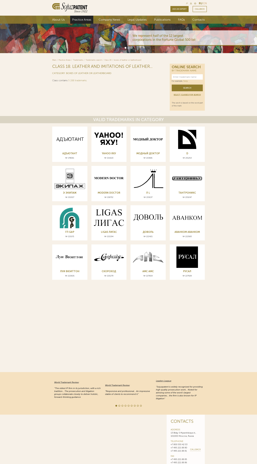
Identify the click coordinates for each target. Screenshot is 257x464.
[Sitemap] (191, 3)
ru (201, 3)
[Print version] (195, 3)
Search (187, 88)
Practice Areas (81, 19)
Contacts (198, 19)
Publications (162, 19)
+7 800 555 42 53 (179, 444)
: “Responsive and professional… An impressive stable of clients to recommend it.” (127, 389)
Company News (109, 19)
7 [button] (134, 405)
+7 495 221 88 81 (179, 451)
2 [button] (128, 47)
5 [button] (128, 405)
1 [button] (125, 47)
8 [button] (137, 405)
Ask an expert (179, 9)
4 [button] (125, 405)
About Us (58, 19)
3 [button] (131, 47)
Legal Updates (137, 19)
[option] (128, 34)
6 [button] (131, 405)
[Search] (187, 3)
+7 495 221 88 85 (179, 459)
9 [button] (140, 405)
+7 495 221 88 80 (179, 447)
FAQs (181, 19)
